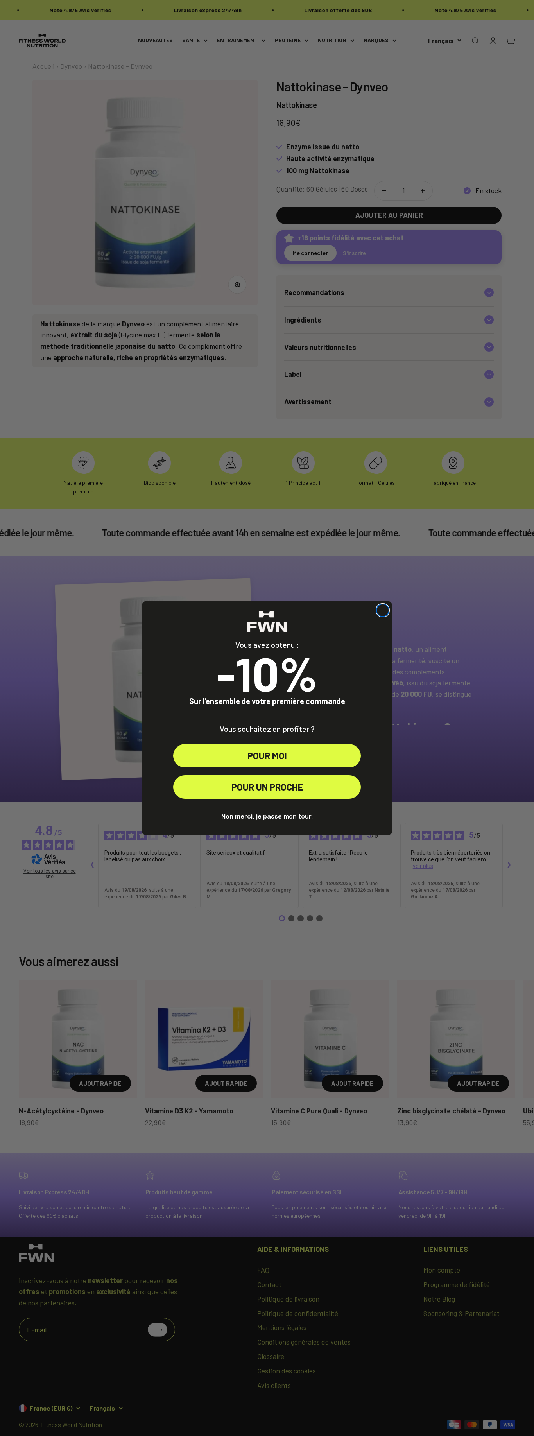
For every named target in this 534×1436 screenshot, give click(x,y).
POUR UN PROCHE (267, 786)
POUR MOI (267, 755)
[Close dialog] (382, 610)
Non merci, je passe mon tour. (267, 816)
